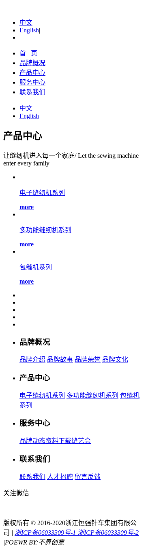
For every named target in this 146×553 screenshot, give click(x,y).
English (29, 30)
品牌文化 (115, 359)
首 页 (28, 53)
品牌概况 (32, 62)
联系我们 (32, 92)
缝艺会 (81, 440)
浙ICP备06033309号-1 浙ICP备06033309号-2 (77, 532)
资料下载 (58, 440)
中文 (25, 22)
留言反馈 (88, 476)
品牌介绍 (32, 359)
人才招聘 (60, 476)
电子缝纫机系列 (42, 395)
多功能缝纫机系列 (92, 395)
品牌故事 (60, 359)
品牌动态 (32, 440)
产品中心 (32, 72)
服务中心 (32, 82)
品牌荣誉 (88, 359)
